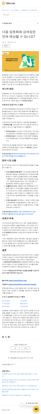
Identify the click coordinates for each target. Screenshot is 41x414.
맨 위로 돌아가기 (8, 364)
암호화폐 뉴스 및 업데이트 (29, 10)
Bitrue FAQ (5, 10)
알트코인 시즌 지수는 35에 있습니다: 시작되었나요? (19, 386)
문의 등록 (30, 358)
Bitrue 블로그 (15, 10)
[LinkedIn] (9, 337)
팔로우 (6, 45)
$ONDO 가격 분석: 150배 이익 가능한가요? (16, 395)
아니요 (25, 348)
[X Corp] (6, 337)
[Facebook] (3, 337)
